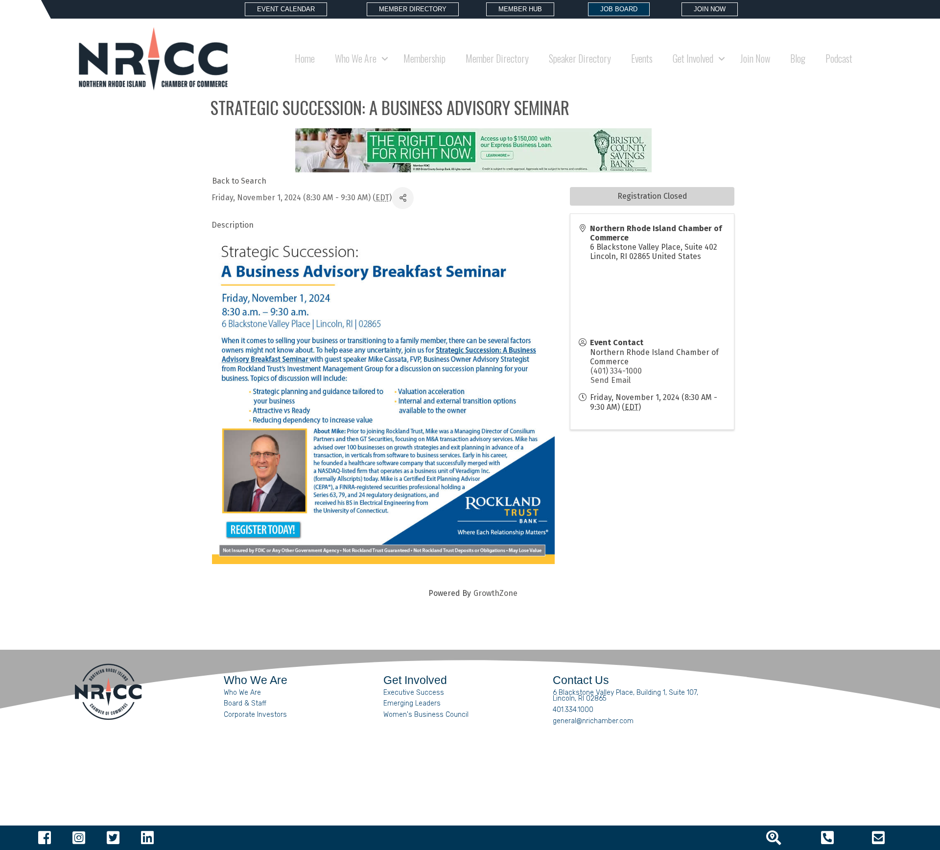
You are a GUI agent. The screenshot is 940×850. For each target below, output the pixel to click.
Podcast (838, 58)
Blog (797, 58)
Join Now (755, 58)
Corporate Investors (255, 714)
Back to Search (239, 181)
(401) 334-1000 (616, 371)
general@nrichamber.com (593, 721)
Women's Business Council (426, 714)
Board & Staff (245, 703)
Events (642, 58)
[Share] (403, 198)
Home (305, 58)
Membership (424, 58)
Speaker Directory (580, 58)
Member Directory (497, 58)
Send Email (610, 380)
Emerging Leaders (412, 703)
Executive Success (413, 692)
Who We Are (242, 692)
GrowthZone (495, 593)
